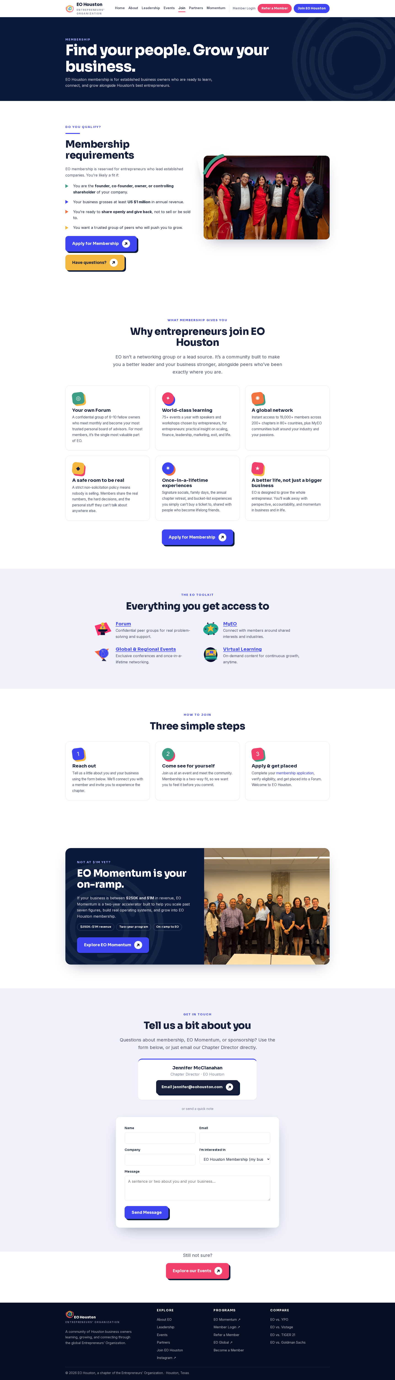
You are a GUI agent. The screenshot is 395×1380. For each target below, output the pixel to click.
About (133, 8)
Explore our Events (192, 1270)
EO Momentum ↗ (227, 1320)
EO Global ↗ (223, 1342)
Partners (196, 8)
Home (120, 8)
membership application (295, 773)
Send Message (147, 1212)
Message (132, 1172)
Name (129, 1128)
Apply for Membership (95, 243)
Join (181, 8)
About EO (164, 1320)
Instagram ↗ (166, 1358)
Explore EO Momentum (107, 944)
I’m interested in (212, 1150)
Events (169, 8)
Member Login (244, 8)
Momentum (216, 8)
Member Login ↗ (227, 1327)
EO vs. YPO (279, 1320)
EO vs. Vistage (281, 1327)
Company (132, 1150)
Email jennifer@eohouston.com (192, 1086)
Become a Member (229, 1350)
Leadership (151, 8)
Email (203, 1128)
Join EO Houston (312, 8)
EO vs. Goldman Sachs (288, 1342)
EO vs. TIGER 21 (282, 1335)
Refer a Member (275, 8)
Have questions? (89, 262)
